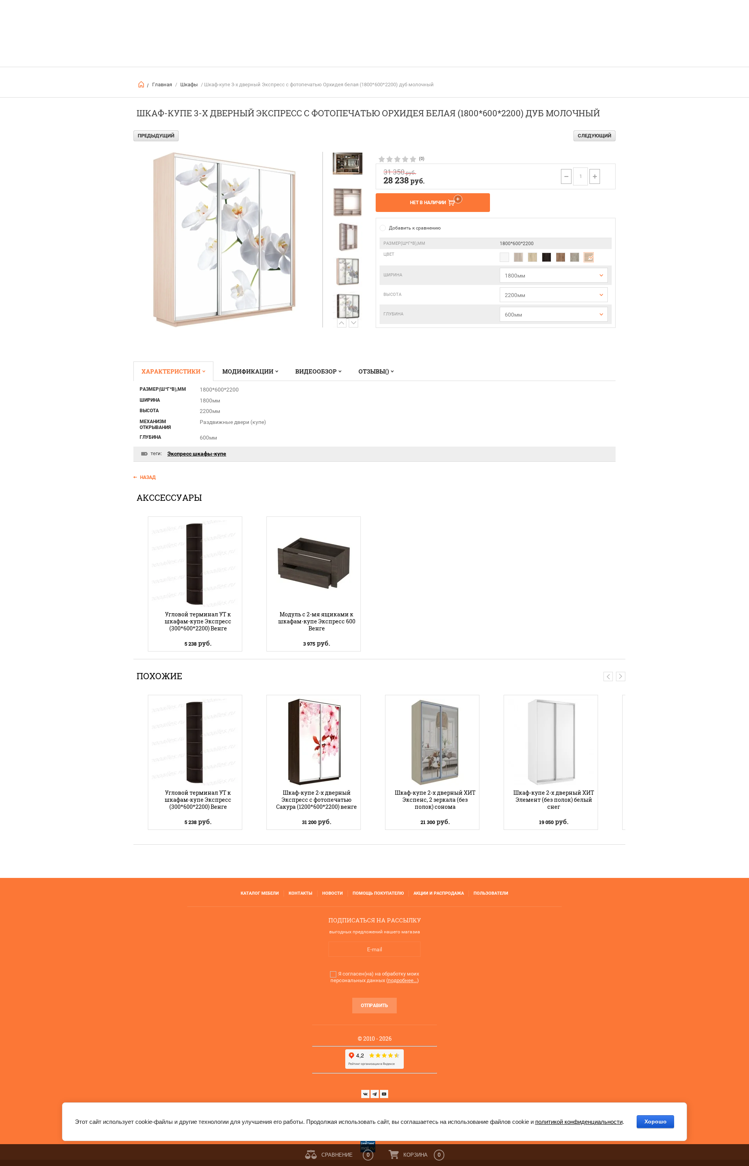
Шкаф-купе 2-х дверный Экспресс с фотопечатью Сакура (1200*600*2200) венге (316, 799)
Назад (148, 477)
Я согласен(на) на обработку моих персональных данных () (374, 977)
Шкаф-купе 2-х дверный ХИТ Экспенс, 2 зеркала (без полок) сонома (435, 799)
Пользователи (491, 893)
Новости (332, 893)
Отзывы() (374, 371)
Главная (162, 84)
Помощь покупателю (378, 893)
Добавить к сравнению (415, 228)
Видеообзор (316, 371)
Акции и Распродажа (439, 893)
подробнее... (402, 980)
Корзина (415, 1155)
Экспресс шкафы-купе (196, 453)
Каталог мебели (260, 893)
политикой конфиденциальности (579, 1121)
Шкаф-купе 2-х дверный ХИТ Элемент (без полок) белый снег (553, 799)
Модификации (247, 371)
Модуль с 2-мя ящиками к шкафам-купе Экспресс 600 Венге (316, 621)
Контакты (300, 893)
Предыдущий (156, 136)
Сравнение (337, 1155)
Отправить (374, 1005)
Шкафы (189, 84)
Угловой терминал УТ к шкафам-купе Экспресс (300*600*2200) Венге (198, 621)
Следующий (594, 136)
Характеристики (171, 371)
